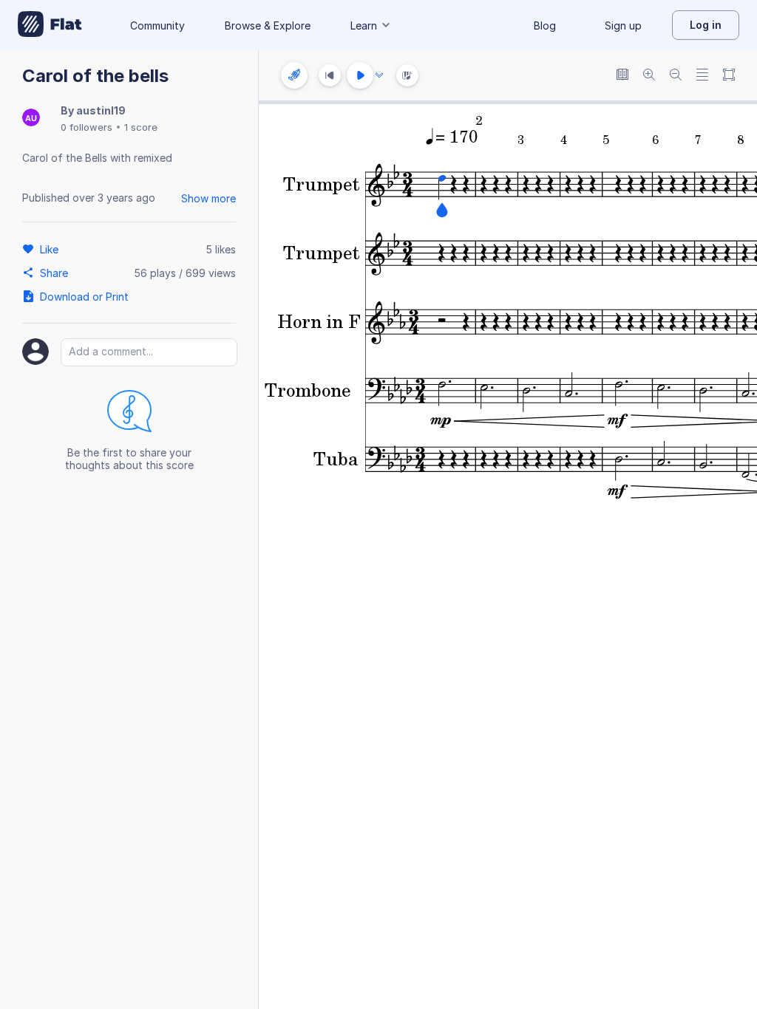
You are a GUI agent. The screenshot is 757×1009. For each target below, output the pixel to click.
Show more (208, 198)
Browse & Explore (267, 25)
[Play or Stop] (360, 75)
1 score (140, 127)
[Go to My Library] (50, 25)
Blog (545, 25)
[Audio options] (379, 75)
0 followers (86, 127)
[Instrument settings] (294, 75)
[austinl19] (31, 119)
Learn (363, 25)
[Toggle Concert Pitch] (622, 75)
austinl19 (101, 110)
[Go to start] (330, 75)
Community (157, 25)
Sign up (623, 25)
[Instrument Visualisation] (407, 75)
